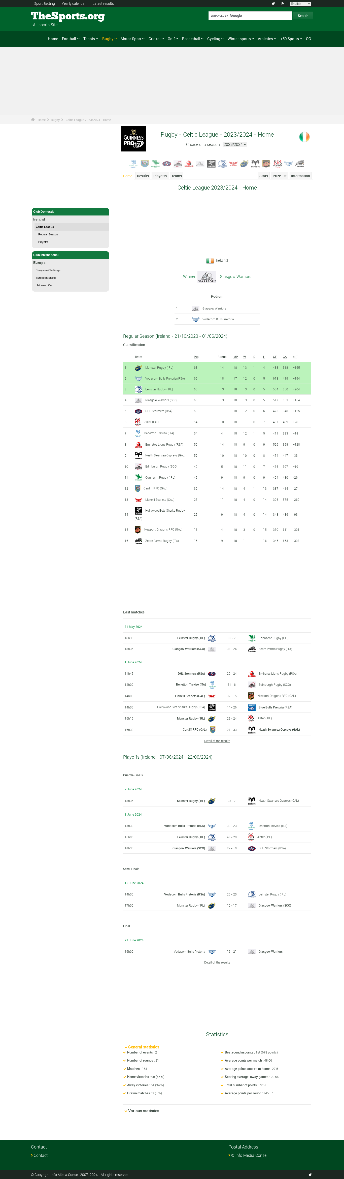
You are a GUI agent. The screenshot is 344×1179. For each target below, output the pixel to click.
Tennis (89, 38)
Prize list (280, 175)
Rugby (108, 38)
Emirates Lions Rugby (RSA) (164, 444)
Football (69, 38)
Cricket (155, 38)
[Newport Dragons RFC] (266, 163)
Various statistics (143, 1110)
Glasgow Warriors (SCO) (161, 400)
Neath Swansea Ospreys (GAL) (165, 455)
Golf (171, 38)
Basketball (191, 38)
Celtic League (45, 226)
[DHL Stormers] (167, 163)
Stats (263, 175)
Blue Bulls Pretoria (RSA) (275, 707)
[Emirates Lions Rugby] (189, 163)
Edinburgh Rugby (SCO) (161, 466)
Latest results (103, 3)
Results (143, 175)
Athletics (265, 38)
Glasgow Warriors (214, 308)
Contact (41, 1155)
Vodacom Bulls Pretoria (218, 319)
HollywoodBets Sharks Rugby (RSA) (181, 707)
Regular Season (48, 234)
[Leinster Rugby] (222, 163)
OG (308, 38)
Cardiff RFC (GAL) (155, 488)
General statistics (143, 1047)
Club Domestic (43, 211)
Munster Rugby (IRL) (159, 367)
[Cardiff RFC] (145, 163)
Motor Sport (131, 38)
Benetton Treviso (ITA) (159, 433)
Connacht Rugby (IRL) (160, 477)
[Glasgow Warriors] (200, 163)
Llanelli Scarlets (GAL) (160, 500)
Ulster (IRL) (151, 422)
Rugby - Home (43, 201)
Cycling (213, 38)
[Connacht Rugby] (156, 163)
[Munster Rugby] (244, 163)
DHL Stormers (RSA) (159, 411)
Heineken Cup (44, 285)
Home (53, 38)
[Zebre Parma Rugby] (300, 163)
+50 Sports (289, 38)
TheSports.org (50, 16)
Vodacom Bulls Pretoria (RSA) (165, 378)
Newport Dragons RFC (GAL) (163, 529)
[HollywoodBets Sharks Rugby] (211, 163)
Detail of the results (217, 741)
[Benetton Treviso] (134, 163)
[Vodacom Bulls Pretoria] (289, 163)
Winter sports (239, 38)
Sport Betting (44, 3)
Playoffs (43, 241)
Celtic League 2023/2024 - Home (88, 120)
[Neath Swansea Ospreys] (255, 163)
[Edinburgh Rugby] (178, 163)
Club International (45, 255)
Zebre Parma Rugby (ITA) (162, 541)
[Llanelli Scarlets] (233, 163)
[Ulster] (278, 163)
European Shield (46, 277)
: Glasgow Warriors (234, 276)
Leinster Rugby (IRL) (159, 389)
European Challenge (48, 270)
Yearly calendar (74, 3)
